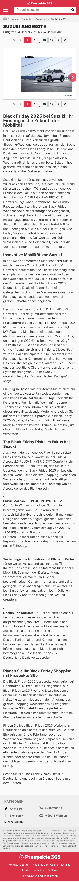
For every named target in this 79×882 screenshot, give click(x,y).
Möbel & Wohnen (56, 815)
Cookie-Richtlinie (60, 864)
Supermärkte (53, 807)
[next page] (58, 40)
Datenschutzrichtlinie (45, 870)
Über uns (25, 864)
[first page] (14, 40)
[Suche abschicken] (73, 10)
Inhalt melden (40, 864)
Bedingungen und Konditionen (39, 875)
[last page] (65, 40)
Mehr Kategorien (13, 822)
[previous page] (20, 40)
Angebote (41, 18)
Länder (26, 870)
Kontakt (13, 864)
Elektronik (16, 815)
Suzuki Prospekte (21, 18)
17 (51, 40)
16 (44, 40)
